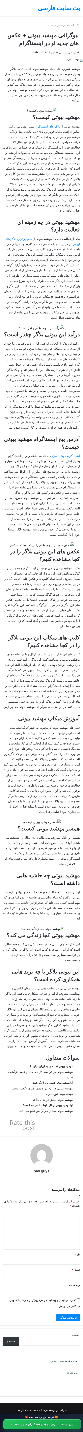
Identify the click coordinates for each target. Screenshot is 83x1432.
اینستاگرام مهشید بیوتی (65, 456)
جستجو (76, 1334)
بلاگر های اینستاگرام (47, 126)
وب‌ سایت (74, 1284)
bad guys (41, 1171)
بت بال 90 (72, 1372)
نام (77, 1254)
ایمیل (76, 1269)
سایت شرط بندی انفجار (65, 1360)
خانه (73, 25)
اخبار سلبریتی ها (60, 25)
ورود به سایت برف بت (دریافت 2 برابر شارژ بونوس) (42, 1424)
